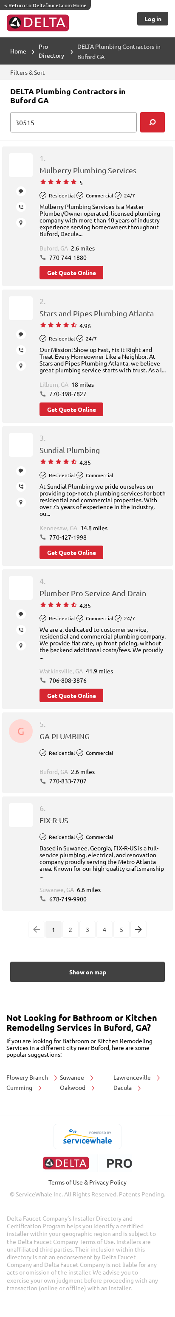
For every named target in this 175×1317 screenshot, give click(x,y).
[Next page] (138, 929)
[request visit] (21, 223)
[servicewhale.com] (88, 1136)
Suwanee (72, 1077)
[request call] (21, 207)
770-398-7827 (67, 393)
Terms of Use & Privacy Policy (87, 1182)
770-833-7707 (67, 781)
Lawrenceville (132, 1077)
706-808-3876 (67, 680)
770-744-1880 (67, 257)
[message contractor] (21, 191)
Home (18, 51)
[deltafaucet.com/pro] (88, 1163)
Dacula (123, 1087)
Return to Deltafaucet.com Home (45, 5)
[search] (152, 122)
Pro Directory (51, 50)
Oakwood (73, 1087)
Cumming (20, 1087)
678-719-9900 (67, 899)
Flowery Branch (27, 1077)
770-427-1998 (67, 537)
